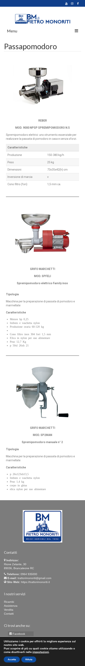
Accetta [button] (12, 659)
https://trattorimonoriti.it (35, 582)
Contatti (9, 613)
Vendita (8, 609)
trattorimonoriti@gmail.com (34, 578)
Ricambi (9, 601)
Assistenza (10, 605)
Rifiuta (28, 659)
